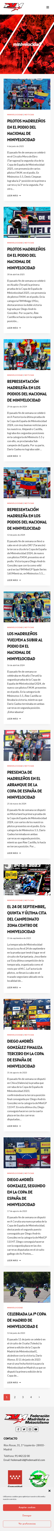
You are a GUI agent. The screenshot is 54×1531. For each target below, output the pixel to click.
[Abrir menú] (47, 7)
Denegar (27, 1516)
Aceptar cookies (27, 1507)
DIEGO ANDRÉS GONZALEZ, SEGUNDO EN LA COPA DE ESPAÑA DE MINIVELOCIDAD (26, 1192)
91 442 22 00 (22, 1455)
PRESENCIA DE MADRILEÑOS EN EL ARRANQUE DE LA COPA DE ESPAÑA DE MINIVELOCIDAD (24, 785)
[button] (49, 1490)
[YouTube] (35, 1429)
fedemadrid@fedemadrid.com (28, 1460)
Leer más (14, 195)
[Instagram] (30, 1429)
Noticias (29, 114)
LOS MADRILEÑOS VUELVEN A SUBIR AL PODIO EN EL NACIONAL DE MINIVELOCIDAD (24, 646)
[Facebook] (18, 1429)
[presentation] (27, 94)
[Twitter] (24, 1429)
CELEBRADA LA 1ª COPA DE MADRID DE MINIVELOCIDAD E (26, 1320)
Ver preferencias (27, 1524)
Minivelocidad (15, 114)
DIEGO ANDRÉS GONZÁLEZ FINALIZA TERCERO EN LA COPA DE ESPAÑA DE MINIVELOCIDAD (25, 1053)
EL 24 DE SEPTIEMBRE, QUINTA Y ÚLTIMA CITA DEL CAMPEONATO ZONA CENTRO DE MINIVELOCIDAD (26, 919)
